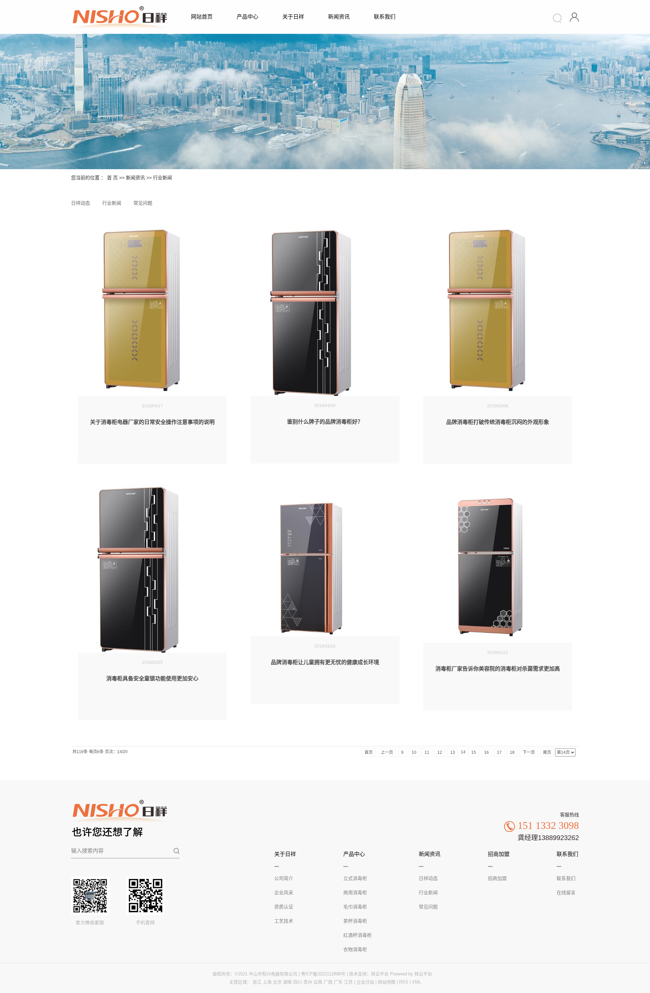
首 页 (112, 177)
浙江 (257, 982)
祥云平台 (380, 973)
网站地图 (386, 982)
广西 (328, 982)
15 (473, 752)
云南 (317, 982)
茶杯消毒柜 (355, 921)
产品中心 (247, 17)
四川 (297, 982)
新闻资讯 (339, 17)
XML (416, 982)
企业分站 (365, 982)
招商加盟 (497, 878)
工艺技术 (283, 921)
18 (512, 752)
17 (499, 752)
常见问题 (142, 203)
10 (414, 752)
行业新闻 (162, 177)
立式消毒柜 (355, 878)
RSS (403, 982)
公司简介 (283, 878)
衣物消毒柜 (355, 949)
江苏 (348, 982)
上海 (267, 982)
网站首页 (202, 17)
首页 (369, 752)
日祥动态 (80, 203)
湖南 (287, 982)
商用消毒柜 (355, 892)
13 (452, 752)
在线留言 (566, 892)
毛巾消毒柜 (355, 906)
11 (427, 752)
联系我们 (384, 17)
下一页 (529, 752)
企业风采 (283, 892)
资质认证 (283, 906)
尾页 (547, 752)
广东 (338, 982)
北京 (277, 982)
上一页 (387, 752)
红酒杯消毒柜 (357, 935)
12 (439, 752)
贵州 (307, 982)
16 (486, 752)
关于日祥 (293, 17)
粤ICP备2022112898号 (323, 973)
